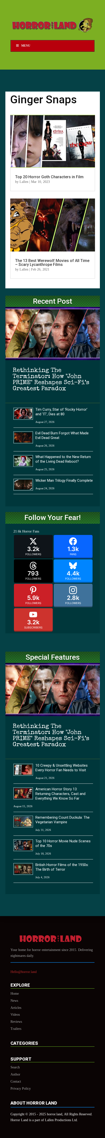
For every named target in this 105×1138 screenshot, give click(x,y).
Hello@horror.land (23, 972)
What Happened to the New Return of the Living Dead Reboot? (63, 459)
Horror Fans (30, 531)
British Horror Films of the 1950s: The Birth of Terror (62, 867)
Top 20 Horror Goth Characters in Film (49, 177)
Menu (25, 45)
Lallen (24, 182)
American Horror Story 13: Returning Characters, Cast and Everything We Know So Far (60, 794)
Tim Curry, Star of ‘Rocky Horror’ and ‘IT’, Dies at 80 (61, 411)
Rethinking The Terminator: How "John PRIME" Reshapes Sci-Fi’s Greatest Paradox (51, 379)
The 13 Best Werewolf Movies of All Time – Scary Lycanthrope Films (52, 262)
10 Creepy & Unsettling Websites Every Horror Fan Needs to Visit (61, 767)
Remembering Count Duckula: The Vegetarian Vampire (62, 819)
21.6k (17, 531)
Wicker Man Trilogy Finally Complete (64, 480)
